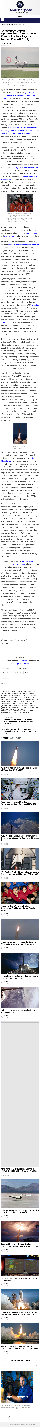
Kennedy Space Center (10, 711)
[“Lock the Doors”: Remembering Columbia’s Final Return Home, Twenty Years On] (20, 893)
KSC (26, 703)
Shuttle (5, 705)
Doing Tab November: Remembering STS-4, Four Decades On (19, 1011)
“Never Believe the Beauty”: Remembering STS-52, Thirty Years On (19, 977)
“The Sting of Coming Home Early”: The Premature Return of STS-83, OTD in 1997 (19, 1170)
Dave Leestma (6, 323)
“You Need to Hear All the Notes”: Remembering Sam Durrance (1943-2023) (19, 803)
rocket (24, 707)
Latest (20, 16)
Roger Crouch (30, 695)
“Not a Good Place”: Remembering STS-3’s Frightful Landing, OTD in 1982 (20, 1211)
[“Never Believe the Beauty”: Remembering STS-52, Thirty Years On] (20, 963)
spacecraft (18, 695)
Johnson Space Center (11, 709)
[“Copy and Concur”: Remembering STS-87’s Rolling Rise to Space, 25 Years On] (20, 929)
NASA (32, 703)
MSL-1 (4, 701)
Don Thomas (9, 236)
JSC (23, 709)
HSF (3, 699)
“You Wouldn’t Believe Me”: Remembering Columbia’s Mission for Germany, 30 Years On (20, 838)
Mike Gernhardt (13, 699)
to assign (35, 305)
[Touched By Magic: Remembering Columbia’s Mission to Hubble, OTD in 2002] (20, 1231)
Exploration (15, 705)
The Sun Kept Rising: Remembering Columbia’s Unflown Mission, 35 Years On (19, 1347)
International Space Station (13, 693)
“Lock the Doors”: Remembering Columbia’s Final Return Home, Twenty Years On (18, 908)
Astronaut (6, 707)
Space (24, 705)
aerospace (34, 707)
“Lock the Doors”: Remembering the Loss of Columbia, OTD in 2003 (19, 769)
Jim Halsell (31, 697)
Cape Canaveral (27, 711)
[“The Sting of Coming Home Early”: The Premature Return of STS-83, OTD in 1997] (20, 1094)
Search (37, 1366)
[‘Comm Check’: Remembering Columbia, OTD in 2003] (20, 1265)
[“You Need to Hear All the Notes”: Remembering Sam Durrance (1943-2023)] (20, 789)
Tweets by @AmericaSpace (9, 1417)
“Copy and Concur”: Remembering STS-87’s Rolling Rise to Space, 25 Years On (19, 943)
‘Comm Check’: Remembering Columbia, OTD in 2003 (19, 1279)
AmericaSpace (16, 691)
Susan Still (6, 703)
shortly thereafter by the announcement (23, 245)
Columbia (30, 693)
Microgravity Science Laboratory (22, 701)
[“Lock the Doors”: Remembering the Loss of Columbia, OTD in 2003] (20, 753)
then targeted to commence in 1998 (25, 168)
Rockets (16, 707)
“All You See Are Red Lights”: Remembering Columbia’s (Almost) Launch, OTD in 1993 (20, 873)
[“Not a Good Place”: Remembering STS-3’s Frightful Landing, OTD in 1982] (20, 1193)
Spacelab (5, 691)
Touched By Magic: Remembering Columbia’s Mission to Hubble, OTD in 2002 (20, 1245)
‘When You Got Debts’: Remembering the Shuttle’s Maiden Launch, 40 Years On (19, 1313)
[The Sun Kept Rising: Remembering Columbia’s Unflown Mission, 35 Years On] (20, 1333)
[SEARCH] (37, 20)
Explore (32, 705)
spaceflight (20, 697)
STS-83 (35, 699)
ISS (20, 713)
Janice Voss (32, 233)
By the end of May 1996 (24, 262)
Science (26, 713)
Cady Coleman (8, 697)
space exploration (9, 713)
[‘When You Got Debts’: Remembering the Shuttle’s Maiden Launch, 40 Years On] (20, 1299)
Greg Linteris (18, 703)
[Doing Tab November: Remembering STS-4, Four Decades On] (20, 997)
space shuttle (29, 691)
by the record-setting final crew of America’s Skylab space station (18, 95)
